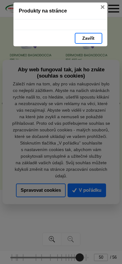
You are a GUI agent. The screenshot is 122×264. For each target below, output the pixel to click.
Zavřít (88, 38)
